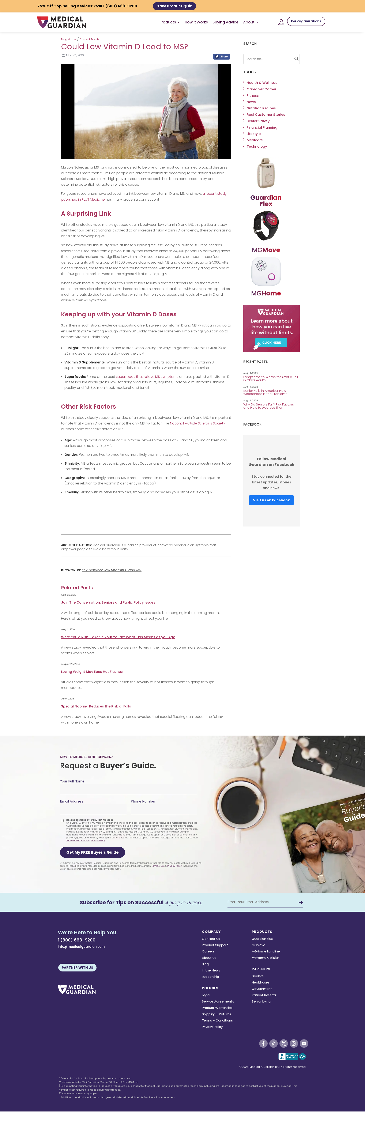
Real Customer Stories (266, 114)
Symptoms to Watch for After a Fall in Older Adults (270, 378)
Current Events (89, 39)
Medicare (255, 140)
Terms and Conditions (78, 840)
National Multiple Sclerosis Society (197, 423)
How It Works (196, 22)
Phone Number (143, 801)
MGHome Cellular (265, 958)
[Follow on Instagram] (294, 1043)
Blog (205, 964)
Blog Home (68, 39)
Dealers (258, 976)
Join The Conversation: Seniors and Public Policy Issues (108, 602)
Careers (208, 952)
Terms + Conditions (217, 1021)
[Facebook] (221, 57)
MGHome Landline (266, 952)
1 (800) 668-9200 (76, 940)
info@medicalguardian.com (81, 946)
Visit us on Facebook (271, 500)
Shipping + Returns (216, 1014)
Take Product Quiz (174, 6)
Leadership (210, 977)
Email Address (71, 801)
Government (262, 989)
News (251, 101)
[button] (92, 852)
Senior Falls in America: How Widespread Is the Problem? (265, 392)
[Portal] (281, 22)
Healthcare (260, 983)
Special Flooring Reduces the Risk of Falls (96, 706)
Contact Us (211, 939)
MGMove (258, 945)
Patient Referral (264, 995)
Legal (206, 995)
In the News (211, 971)
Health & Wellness (262, 82)
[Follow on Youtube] (304, 1043)
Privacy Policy (98, 840)
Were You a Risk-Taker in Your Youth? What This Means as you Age (118, 637)
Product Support (215, 945)
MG (266, 249)
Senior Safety (258, 121)
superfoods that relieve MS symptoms (147, 376)
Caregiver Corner (261, 89)
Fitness (253, 95)
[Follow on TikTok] (273, 1043)
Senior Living (261, 1002)
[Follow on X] (283, 1043)
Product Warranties (217, 1008)
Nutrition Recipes (261, 108)
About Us (209, 958)
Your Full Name (72, 781)
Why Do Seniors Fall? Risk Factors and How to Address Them (268, 406)
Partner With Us (77, 967)
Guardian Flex (262, 939)
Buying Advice (225, 22)
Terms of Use (158, 866)
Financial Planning (262, 127)
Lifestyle (254, 133)
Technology (257, 146)
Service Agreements (218, 1002)
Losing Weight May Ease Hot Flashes (92, 671)
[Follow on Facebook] (263, 1043)
